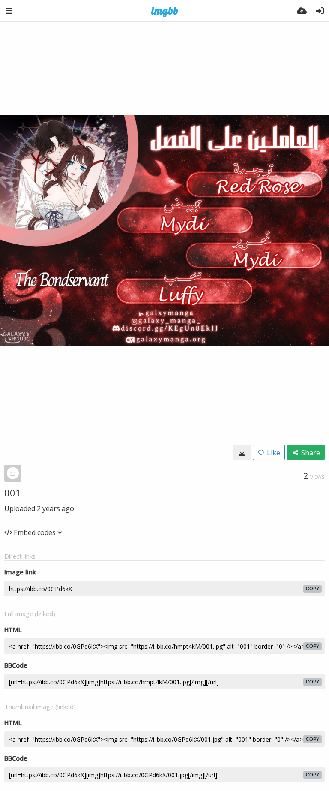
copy (312, 588)
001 (12, 492)
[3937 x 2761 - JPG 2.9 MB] (242, 452)
